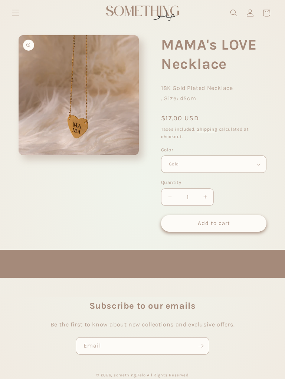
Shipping (207, 129)
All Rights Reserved (168, 375)
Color (167, 149)
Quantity (171, 182)
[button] (15, 13)
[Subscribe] (201, 346)
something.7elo (130, 375)
